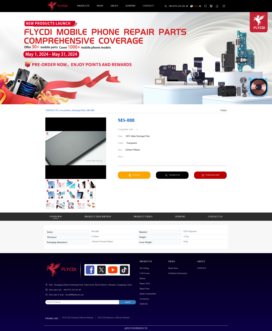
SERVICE (144, 304)
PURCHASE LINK (212, 175)
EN (195, 6)
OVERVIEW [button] (56, 216)
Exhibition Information (177, 273)
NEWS (100, 6)
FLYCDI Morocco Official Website (113, 317)
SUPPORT (131, 6)
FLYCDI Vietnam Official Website (77, 317)
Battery (142, 278)
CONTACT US (174, 175)
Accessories (65, 110)
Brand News (173, 268)
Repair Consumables (148, 294)
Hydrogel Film (78, 110)
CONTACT (148, 6)
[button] (50, 184)
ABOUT (114, 6)
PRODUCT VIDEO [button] (143, 216)
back (224, 110)
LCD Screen (145, 273)
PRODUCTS (83, 6)
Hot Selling (144, 268)
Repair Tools (145, 283)
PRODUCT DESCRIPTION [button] (98, 216)
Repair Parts (144, 289)
